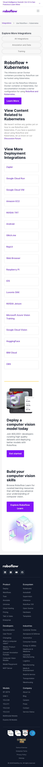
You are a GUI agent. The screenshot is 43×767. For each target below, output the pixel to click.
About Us (26, 692)
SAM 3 (5, 696)
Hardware (27, 612)
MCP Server (7, 668)
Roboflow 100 (28, 604)
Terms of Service (21, 747)
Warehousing (28, 682)
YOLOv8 (6, 708)
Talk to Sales (8, 616)
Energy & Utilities (29, 646)
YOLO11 (6, 704)
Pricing (5, 612)
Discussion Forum (12, 138)
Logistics (26, 661)
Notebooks (27, 588)
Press (25, 704)
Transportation (28, 678)
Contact (26, 708)
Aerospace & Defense (31, 634)
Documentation (9, 630)
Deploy (5, 588)
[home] (10, 10)
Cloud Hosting (8, 608)
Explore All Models (10, 720)
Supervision (27, 596)
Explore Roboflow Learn (20, 507)
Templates (27, 616)
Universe (6, 604)
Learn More (13, 101)
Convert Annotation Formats (10, 653)
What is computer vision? (10, 642)
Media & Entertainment (28, 669)
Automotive (27, 638)
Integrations (6, 23)
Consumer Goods (29, 642)
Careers (26, 700)
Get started (15, 453)
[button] (38, 11)
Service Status (28, 712)
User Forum (7, 634)
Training (21, 51)
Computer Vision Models (9, 659)
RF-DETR (6, 692)
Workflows (7, 592)
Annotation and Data (21, 45)
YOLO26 (6, 700)
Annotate (6, 600)
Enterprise (7, 620)
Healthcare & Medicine (28, 650)
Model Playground (10, 664)
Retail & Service (29, 674)
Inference (26, 600)
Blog (24, 696)
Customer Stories (29, 630)
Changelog (7, 638)
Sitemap (21, 758)
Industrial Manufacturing (28, 656)
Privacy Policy (21, 754)
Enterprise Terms (21, 751)
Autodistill (26, 592)
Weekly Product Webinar (9, 648)
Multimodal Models (10, 716)
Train (5, 596)
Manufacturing (28, 665)
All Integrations (21, 39)
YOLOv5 (6, 712)
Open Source (28, 608)
